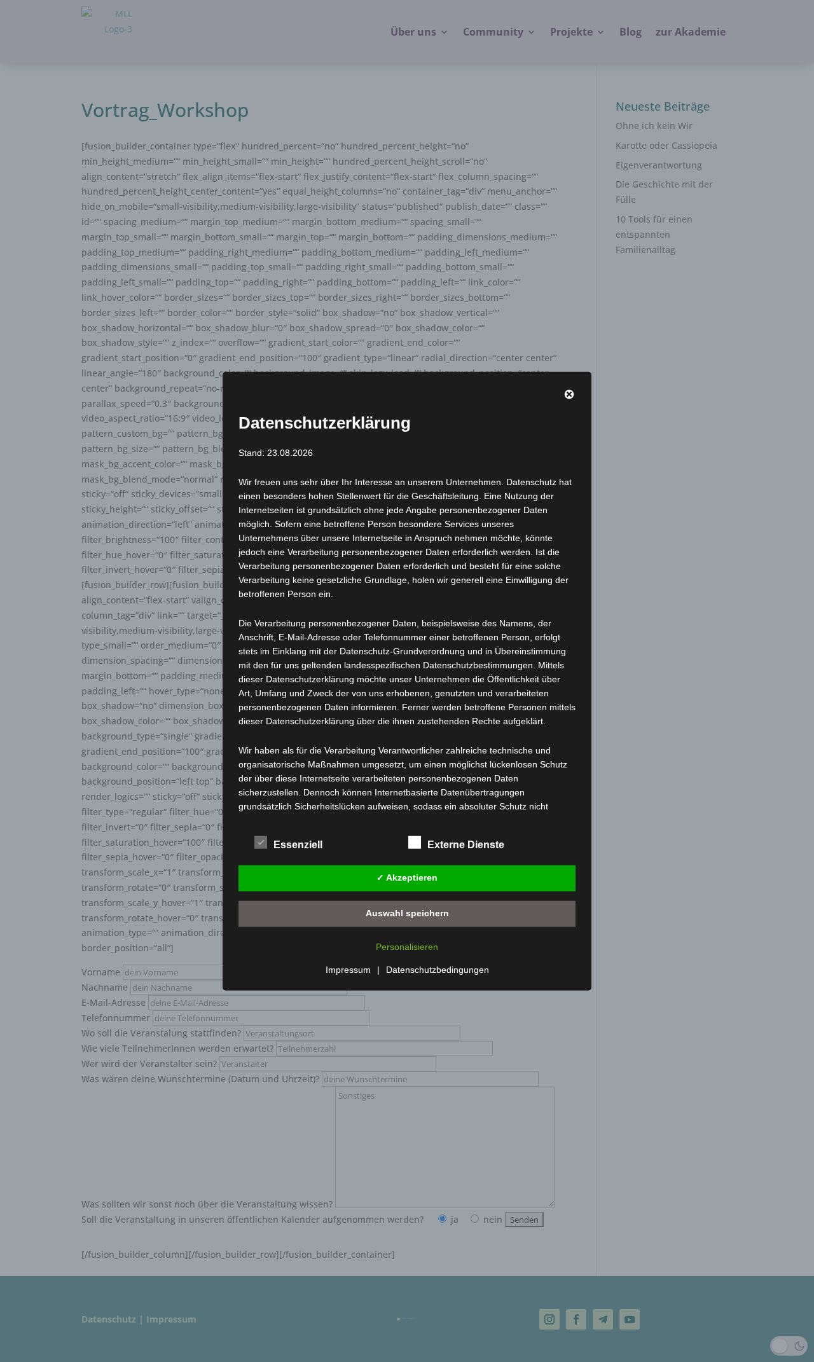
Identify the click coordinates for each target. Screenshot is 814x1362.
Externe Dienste (465, 844)
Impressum (348, 969)
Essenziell (297, 844)
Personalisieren (407, 946)
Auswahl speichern (407, 913)
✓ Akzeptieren (407, 877)
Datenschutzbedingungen (437, 969)
